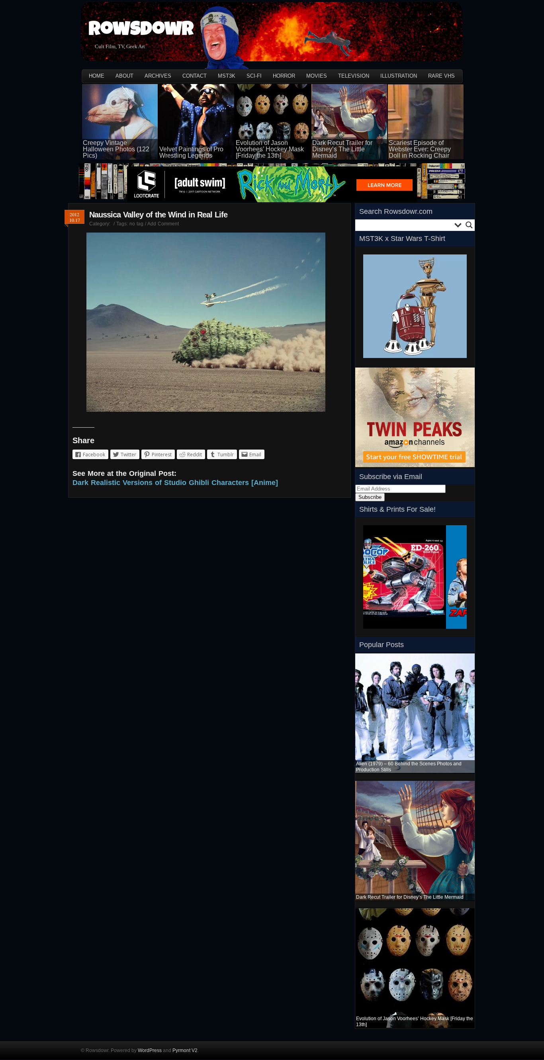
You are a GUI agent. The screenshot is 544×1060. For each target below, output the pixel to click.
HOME (96, 76)
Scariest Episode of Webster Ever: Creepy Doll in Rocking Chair (420, 149)
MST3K (226, 76)
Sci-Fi (254, 76)
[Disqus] (209, 609)
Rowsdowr (141, 31)
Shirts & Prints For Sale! (397, 509)
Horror (284, 76)
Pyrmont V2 (185, 1050)
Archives (158, 76)
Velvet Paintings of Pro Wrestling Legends (191, 152)
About (124, 76)
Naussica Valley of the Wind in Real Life (158, 214)
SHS (368, 631)
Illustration (398, 76)
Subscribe (370, 497)
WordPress (150, 1050)
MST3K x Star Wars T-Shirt (402, 239)
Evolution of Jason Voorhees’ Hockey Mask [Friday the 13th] (270, 149)
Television (353, 76)
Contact (194, 76)
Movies (316, 76)
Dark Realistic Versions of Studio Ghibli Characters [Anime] (175, 483)
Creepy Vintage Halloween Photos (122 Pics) (116, 149)
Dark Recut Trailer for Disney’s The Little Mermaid (342, 149)
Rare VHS (441, 76)
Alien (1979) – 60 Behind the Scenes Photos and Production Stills (409, 767)
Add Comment (163, 224)
